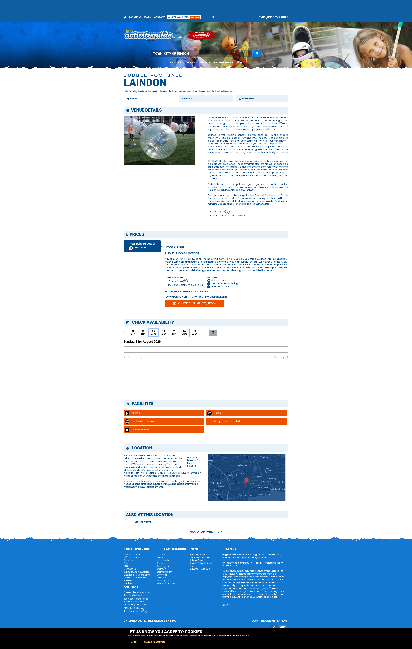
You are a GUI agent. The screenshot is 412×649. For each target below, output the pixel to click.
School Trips (196, 560)
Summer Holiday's (200, 569)
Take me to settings (153, 642)
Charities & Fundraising (137, 574)
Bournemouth (164, 571)
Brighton (161, 569)
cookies (244, 635)
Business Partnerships (137, 601)
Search (148, 17)
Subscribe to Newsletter (137, 571)
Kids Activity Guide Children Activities (153, 35)
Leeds (160, 557)
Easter (193, 566)
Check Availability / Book (194, 303)
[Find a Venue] (202, 53)
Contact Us (130, 569)
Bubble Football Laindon (220, 91)
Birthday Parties (198, 554)
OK (134, 642)
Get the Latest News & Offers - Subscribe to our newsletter (205, 62)
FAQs (126, 566)
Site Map (227, 605)
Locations (135, 17)
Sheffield (162, 574)
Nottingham (163, 580)
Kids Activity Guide (134, 91)
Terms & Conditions (135, 577)
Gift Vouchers (184, 17)
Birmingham (164, 566)
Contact (159, 17)
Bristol (160, 563)
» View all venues (166, 583)
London (161, 554)
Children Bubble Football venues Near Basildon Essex (175, 91)
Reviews (128, 560)
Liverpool (161, 577)
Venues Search (132, 554)
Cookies (128, 583)
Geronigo (202, 35)
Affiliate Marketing (138, 610)
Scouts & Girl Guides (201, 563)
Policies (128, 580)
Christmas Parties (200, 557)
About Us (129, 563)
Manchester (163, 560)
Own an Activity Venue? (137, 594)
